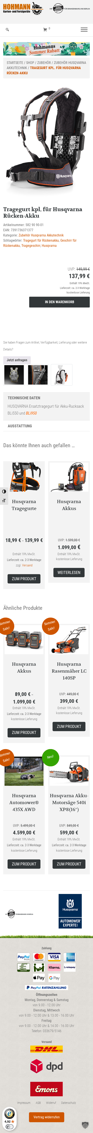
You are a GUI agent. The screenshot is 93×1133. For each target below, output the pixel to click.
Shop (30, 63)
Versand (27, 565)
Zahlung (46, 948)
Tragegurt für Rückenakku (41, 240)
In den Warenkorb (59, 302)
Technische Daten (24, 398)
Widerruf (51, 1103)
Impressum (23, 1103)
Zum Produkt (24, 578)
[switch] (9, 1126)
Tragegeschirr (30, 246)
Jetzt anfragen (17, 360)
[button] (85, 1125)
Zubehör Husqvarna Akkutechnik (41, 235)
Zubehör (44, 63)
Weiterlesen (69, 572)
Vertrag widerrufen (47, 1117)
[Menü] (84, 30)
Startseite (15, 63)
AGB (38, 1103)
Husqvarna (49, 246)
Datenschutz (68, 1103)
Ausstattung (20, 426)
